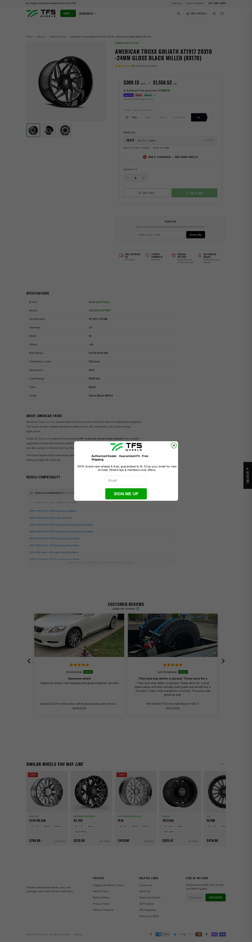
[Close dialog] (174, 445)
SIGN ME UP (126, 493)
